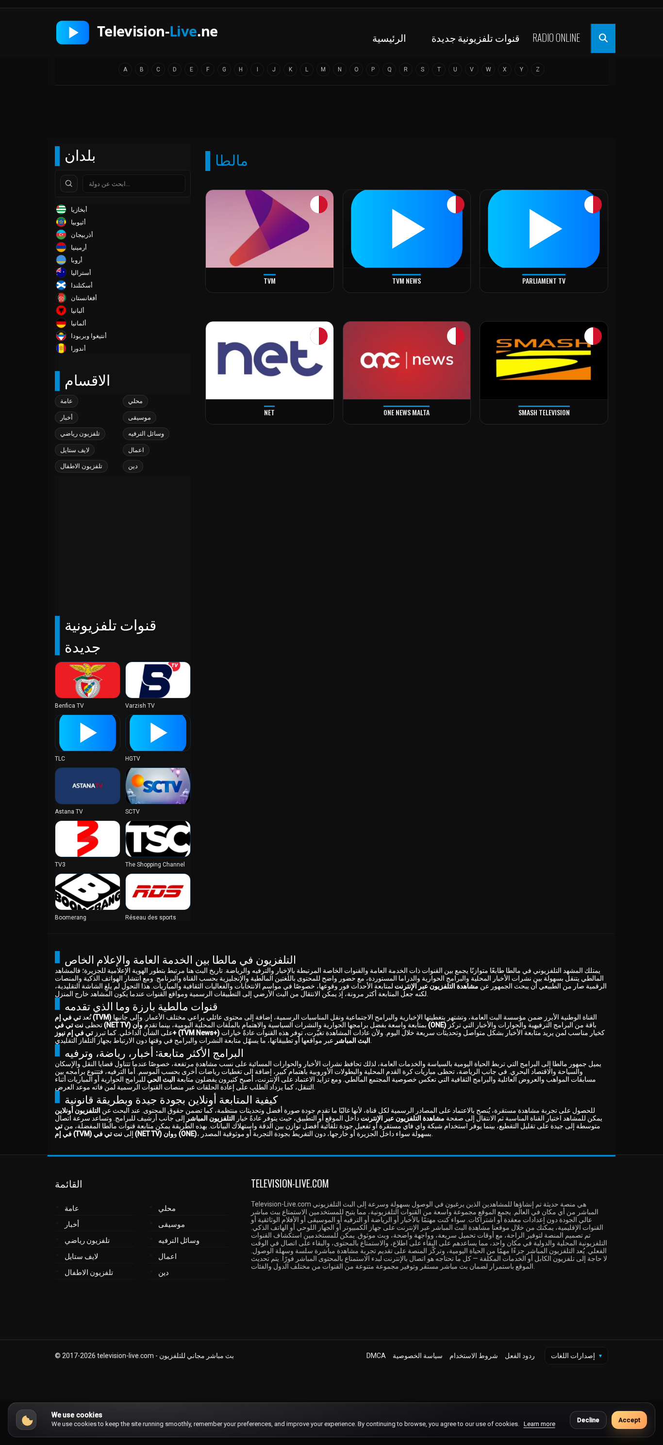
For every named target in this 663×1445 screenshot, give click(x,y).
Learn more (539, 1424)
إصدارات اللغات (576, 1356)
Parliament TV (543, 280)
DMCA (376, 1356)
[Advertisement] (331, 115)
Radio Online (556, 37)
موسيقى (139, 417)
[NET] (269, 361)
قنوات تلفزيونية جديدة (475, 37)
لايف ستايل (74, 450)
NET (269, 412)
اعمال (136, 450)
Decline (588, 1420)
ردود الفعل (520, 1356)
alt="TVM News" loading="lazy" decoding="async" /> (390, 290)
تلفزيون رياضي (80, 433)
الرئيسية (389, 37)
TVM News (406, 280)
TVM (270, 280)
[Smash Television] (544, 361)
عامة (66, 401)
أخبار (66, 417)
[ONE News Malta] (407, 361)
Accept (629, 1420)
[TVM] (269, 229)
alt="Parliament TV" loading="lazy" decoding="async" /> (533, 290)
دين (133, 466)
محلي (135, 401)
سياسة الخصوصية (418, 1356)
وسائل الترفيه (146, 433)
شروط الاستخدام (473, 1356)
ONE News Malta (406, 412)
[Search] (69, 183)
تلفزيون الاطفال (81, 466)
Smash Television (544, 412)
